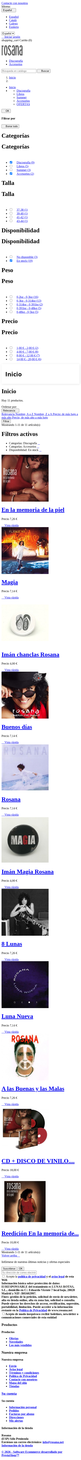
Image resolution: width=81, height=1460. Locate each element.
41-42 (22, 217)
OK (6, 111)
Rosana (11, 799)
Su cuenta (9, 1393)
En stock (25, 260)
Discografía (16, 60)
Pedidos (14, 1410)
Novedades (16, 1341)
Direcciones (16, 1417)
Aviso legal (16, 1369)
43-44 (22, 221)
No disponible (27, 257)
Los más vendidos (20, 1345)
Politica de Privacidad (23, 1376)
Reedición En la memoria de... (40, 1233)
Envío (13, 1366)
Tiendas (14, 1386)
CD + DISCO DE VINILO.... (38, 1161)
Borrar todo (10, 126)
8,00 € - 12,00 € (28, 355)
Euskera (14, 27)
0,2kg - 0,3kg (27, 297)
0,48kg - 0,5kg (27, 312)
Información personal (23, 1407)
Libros (20, 94)
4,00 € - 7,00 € (27, 351)
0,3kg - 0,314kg (29, 300)
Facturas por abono (21, 1414)
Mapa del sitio (18, 1382)
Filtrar (6, 421)
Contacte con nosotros (15, 3)
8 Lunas (12, 943)
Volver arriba (11, 1255)
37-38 (22, 209)
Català (13, 20)
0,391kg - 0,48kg (29, 308)
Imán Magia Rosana (28, 871)
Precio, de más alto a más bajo (30, 417)
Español (14, 16)
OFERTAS (23, 104)
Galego (13, 23)
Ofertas (13, 1338)
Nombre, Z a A (43, 414)
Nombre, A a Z (24, 414)
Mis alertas (16, 1420)
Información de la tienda (17, 1445)
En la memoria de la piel (33, 509)
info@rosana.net (53, 1442)
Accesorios (15, 64)
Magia (10, 582)
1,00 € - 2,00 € (27, 348)
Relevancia (10, 410)
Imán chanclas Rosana (30, 654)
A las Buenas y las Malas (33, 1088)
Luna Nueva (17, 1016)
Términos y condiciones (24, 1372)
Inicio (12, 87)
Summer (22, 97)
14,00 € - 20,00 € (29, 359)
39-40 (22, 213)
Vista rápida (10, 525)
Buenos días (17, 726)
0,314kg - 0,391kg (30, 304)
